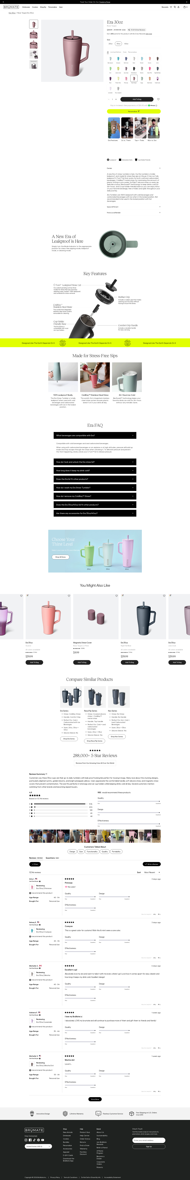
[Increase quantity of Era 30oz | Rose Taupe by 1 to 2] (116, 99)
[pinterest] (38, 1140)
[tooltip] (46, 774)
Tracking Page (104, 2)
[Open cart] (184, 7)
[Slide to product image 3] (33, 44)
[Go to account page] (178, 7)
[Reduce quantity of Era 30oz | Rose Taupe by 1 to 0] (109, 99)
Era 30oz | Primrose (43, 888)
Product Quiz (85, 1132)
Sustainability (102, 1135)
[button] (72, 51)
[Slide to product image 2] (33, 34)
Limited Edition (115, 52)
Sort (139, 872)
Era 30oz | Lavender (44, 1022)
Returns (83, 1142)
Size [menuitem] (81, 851)
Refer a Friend (102, 1148)
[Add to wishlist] (158, 99)
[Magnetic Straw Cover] (96, 616)
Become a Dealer (100, 1157)
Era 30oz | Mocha (43, 975)
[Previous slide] (3, 2)
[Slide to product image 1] (33, 24)
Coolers (66, 1139)
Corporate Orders (101, 1163)
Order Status (85, 1139)
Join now (149, 34)
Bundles (66, 1142)
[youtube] (42, 1140)
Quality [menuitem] (105, 851)
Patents (100, 1167)
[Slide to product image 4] (33, 54)
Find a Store (84, 1145)
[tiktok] (34, 1140)
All (108, 52)
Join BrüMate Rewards (102, 1143)
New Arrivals (68, 1132)
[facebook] (30, 1140)
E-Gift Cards (68, 1155)
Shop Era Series (69, 739)
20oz (110, 44)
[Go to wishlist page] (171, 7)
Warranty (83, 1149)
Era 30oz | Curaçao (44, 932)
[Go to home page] (38, 1130)
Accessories (67, 1149)
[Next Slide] (159, 836)
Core (124, 52)
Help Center (84, 1135)
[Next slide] (187, 2)
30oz (118, 44)
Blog (98, 1139)
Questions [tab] (52, 858)
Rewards (165, 7)
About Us (100, 1132)
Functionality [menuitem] (92, 851)
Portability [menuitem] (116, 851)
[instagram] (26, 1140)
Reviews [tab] (36, 858)
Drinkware (67, 1135)
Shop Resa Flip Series (94, 741)
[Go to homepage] (11, 7)
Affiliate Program (100, 1152)
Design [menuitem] (72, 851)
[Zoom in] (99, 77)
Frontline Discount (83, 1153)
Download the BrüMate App (68, 1160)
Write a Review (154, 864)
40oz (126, 44)
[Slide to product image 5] (33, 64)
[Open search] (175, 7)
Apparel (66, 1152)
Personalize (132, 52)
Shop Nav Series (117, 736)
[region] (95, 836)
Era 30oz (12, 13)
